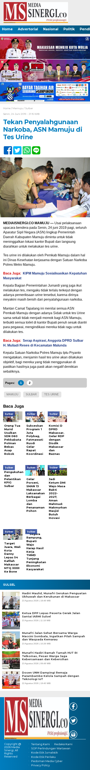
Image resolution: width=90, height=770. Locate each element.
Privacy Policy (40, 765)
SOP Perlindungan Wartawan (50, 748)
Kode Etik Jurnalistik (44, 752)
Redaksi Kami (63, 744)
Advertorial (28, 29)
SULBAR (31, 394)
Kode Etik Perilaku (43, 757)
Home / (8, 108)
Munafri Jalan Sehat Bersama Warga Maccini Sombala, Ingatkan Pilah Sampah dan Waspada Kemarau (53, 636)
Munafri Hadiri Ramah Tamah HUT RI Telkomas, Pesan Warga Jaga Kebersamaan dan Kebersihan (49, 656)
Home (7, 29)
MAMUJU (12, 394)
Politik (69, 29)
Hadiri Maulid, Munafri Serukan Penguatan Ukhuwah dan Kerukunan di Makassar (54, 595)
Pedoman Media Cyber (47, 761)
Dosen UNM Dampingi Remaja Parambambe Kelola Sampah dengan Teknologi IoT (50, 676)
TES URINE (51, 394)
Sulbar (29, 108)
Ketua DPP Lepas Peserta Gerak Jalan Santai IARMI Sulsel (51, 615)
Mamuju (18, 108)
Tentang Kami (40, 744)
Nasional (50, 29)
